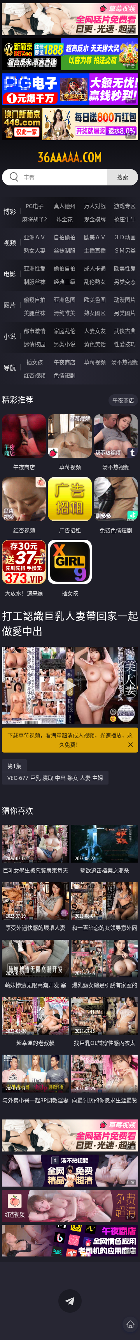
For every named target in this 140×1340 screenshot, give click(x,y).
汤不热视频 (124, 362)
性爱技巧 (125, 344)
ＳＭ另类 (125, 250)
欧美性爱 (125, 268)
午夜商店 (64, 362)
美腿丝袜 (35, 313)
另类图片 (125, 313)
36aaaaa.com (70, 157)
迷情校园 (35, 344)
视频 (10, 242)
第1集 (14, 766)
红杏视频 (35, 375)
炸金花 (64, 219)
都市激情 (35, 331)
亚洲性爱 (35, 268)
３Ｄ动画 (125, 237)
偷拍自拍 (64, 268)
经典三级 (64, 281)
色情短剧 (64, 375)
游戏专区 (125, 206)
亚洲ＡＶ (35, 237)
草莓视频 (95, 362)
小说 (10, 336)
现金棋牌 (95, 219)
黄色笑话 (95, 344)
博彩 (10, 211)
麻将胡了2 (34, 219)
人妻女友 (95, 331)
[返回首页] (130, 1324)
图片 (10, 305)
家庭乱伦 (64, 331)
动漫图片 (125, 299)
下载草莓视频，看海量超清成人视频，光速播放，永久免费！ (70, 739)
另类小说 (64, 344)
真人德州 (64, 206)
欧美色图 (95, 299)
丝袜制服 (64, 250)
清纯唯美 (64, 313)
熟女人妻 (35, 250)
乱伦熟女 (95, 281)
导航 (10, 367)
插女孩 (34, 362)
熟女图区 (95, 313)
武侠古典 (125, 331)
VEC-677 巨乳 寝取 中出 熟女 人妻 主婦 (55, 777)
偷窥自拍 (35, 299)
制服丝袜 (35, 281)
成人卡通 (95, 268)
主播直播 (95, 250)
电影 (10, 274)
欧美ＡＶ (95, 237)
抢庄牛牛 (125, 219)
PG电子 (35, 206)
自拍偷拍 (64, 237)
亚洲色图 (64, 299)
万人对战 (95, 206)
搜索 (122, 177)
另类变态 (125, 281)
